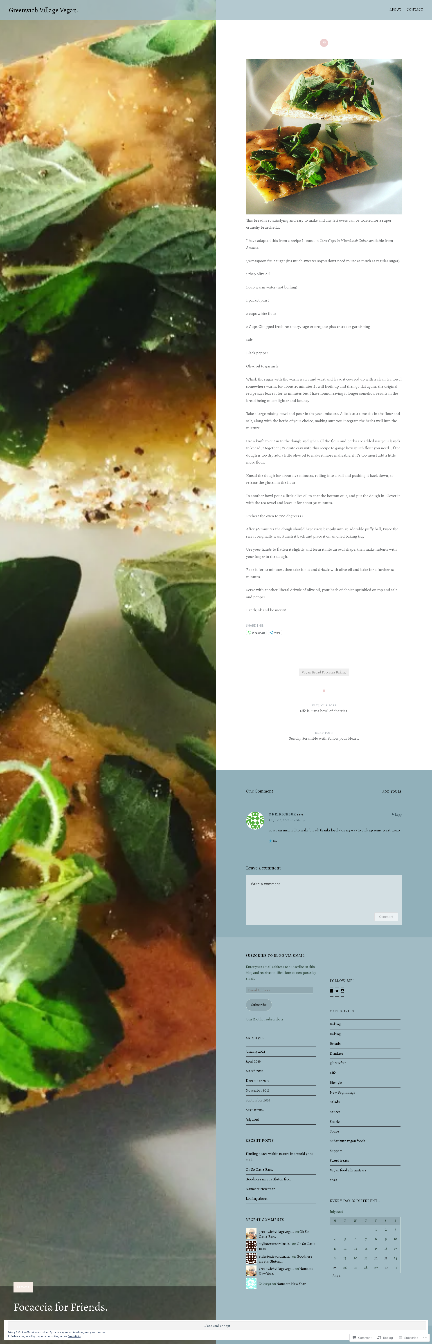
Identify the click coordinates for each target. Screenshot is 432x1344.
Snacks (335, 1121)
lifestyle (336, 1082)
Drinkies (336, 1053)
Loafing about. (257, 1198)
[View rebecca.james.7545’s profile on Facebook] (331, 991)
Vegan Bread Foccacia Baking (324, 672)
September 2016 (258, 1100)
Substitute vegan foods (347, 1141)
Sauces (335, 1112)
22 (376, 1258)
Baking (335, 1024)
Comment (386, 917)
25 (335, 1267)
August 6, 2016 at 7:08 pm (287, 820)
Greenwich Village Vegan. (44, 10)
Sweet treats (339, 1160)
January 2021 (255, 1051)
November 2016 (258, 1090)
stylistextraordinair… (275, 1243)
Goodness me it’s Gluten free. (268, 1179)
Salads (335, 1102)
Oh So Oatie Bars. (259, 1169)
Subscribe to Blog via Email (275, 955)
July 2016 (252, 1119)
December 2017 (257, 1080)
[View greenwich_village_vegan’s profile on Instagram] (342, 991)
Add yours (392, 792)
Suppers (336, 1150)
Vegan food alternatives (348, 1170)
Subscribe (259, 1004)
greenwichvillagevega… (276, 1231)
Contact (415, 9)
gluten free (338, 1063)
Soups (334, 1131)
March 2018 (254, 1071)
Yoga (333, 1179)
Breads (23, 1287)
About (395, 9)
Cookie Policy (74, 1336)
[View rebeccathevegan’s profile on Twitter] (337, 991)
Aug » (337, 1275)
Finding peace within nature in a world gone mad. (279, 1156)
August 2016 (255, 1110)
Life (333, 1073)
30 (386, 1267)
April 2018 (253, 1061)
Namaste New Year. (260, 1188)
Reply (398, 815)
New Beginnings (342, 1092)
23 (385, 1258)
